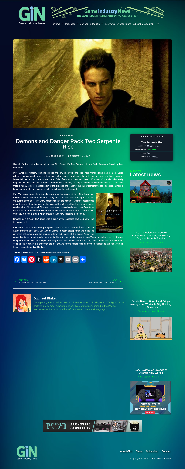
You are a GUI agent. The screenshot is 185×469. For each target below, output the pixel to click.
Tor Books (151, 150)
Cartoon (84, 24)
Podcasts (70, 24)
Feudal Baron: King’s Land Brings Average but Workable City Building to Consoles (150, 304)
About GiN (149, 24)
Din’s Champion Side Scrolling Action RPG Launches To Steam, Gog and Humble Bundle (151, 235)
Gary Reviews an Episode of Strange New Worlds (151, 371)
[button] (158, 23)
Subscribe (138, 24)
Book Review (66, 135)
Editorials (95, 24)
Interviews (110, 24)
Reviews (56, 24)
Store (128, 24)
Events (120, 24)
